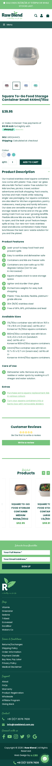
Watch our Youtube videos (9, 736)
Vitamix (6, 607)
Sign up (26, 566)
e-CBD (34, 755)
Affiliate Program (11, 700)
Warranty (7, 689)
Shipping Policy (10, 648)
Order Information (11, 651)
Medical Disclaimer (12, 666)
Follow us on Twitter (22, 736)
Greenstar (7, 611)
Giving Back (8, 704)
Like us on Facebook (3, 736)
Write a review (26, 442)
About (5, 681)
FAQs (4, 685)
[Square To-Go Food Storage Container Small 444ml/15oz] (26, 56)
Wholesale (7, 696)
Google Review (35, 736)
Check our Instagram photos (16, 736)
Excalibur (6, 626)
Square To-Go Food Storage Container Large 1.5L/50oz (39, 511)
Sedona (6, 614)
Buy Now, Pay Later (12, 659)
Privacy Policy (9, 663)
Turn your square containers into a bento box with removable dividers (25, 402)
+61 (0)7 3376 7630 (27, 762)
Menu (9, 24)
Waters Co (7, 629)
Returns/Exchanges (12, 644)
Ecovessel (7, 622)
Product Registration (13, 692)
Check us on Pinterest (28, 736)
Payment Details (10, 655)
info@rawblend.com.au (20, 724)
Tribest (5, 618)
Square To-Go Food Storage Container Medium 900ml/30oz (13, 511)
